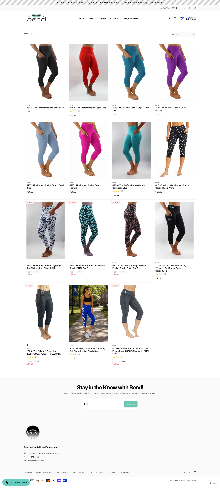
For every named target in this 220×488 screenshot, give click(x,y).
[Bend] (33, 441)
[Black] (27, 345)
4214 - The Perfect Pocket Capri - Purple (171, 109)
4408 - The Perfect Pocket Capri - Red (87, 107)
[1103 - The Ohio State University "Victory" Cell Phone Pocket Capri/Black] (174, 254)
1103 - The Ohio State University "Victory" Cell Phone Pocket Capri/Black (170, 268)
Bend (176, 480)
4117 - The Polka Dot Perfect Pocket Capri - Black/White (172, 186)
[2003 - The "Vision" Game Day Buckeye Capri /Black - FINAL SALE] (45, 337)
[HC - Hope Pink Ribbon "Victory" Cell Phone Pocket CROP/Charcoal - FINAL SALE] (131, 337)
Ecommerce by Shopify (189, 480)
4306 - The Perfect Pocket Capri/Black (45, 107)
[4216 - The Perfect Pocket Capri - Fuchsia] (88, 174)
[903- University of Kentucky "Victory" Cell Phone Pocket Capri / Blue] (88, 337)
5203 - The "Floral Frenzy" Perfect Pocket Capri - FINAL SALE (129, 266)
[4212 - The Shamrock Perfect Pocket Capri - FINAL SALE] (88, 254)
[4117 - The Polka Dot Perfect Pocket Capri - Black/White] (174, 174)
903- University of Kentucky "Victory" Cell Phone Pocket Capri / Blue (87, 349)
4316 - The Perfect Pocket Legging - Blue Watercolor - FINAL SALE (43, 266)
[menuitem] (81, 18)
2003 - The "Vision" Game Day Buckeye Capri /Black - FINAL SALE (43, 352)
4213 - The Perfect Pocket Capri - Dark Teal (130, 109)
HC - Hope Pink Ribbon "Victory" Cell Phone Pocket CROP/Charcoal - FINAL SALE (131, 351)
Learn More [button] (156, 2)
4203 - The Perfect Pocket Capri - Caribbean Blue (128, 186)
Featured (175, 34)
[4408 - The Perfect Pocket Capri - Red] (88, 97)
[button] (168, 18)
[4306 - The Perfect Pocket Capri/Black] (45, 97)
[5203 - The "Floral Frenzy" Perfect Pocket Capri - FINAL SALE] (131, 254)
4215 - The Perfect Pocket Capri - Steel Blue (45, 186)
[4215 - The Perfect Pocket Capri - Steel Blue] (45, 174)
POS (179, 480)
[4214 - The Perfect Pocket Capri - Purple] (174, 97)
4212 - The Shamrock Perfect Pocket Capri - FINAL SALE (87, 266)
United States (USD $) (169, 8)
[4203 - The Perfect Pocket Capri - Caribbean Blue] (131, 174)
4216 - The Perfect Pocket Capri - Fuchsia (85, 186)
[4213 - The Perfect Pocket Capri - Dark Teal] (131, 97)
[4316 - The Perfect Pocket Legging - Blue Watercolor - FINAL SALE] (45, 254)
